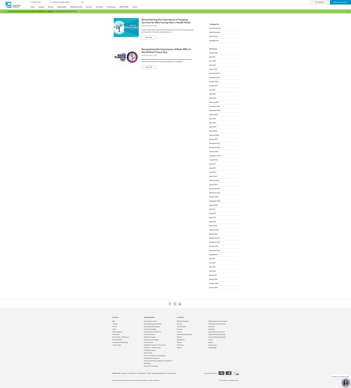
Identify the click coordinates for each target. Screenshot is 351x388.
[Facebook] (170, 304)
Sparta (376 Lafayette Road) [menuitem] (216, 334)
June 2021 (212, 263)
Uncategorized (214, 40)
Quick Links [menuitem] (116, 373)
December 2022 (214, 189)
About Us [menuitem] (89, 7)
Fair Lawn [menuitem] (180, 329)
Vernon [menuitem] (210, 340)
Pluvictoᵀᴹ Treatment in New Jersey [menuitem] (154, 355)
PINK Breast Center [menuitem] (76, 7)
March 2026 (213, 69)
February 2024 (214, 135)
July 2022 (212, 209)
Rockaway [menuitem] (211, 326)
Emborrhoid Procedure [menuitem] (151, 366)
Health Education (214, 32)
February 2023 (214, 180)
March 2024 (213, 131)
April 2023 (212, 172)
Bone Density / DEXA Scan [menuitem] (120, 337)
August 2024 (213, 114)
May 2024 (212, 123)
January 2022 (213, 234)
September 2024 (214, 110)
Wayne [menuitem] (210, 342)
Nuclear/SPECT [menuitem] (117, 340)
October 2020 (214, 283)
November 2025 (214, 77)
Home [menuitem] (33, 7)
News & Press (213, 36)
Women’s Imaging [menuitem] (149, 337)
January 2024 (213, 139)
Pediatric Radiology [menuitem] (150, 329)
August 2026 (213, 53)
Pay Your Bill (319, 2)
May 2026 (212, 65)
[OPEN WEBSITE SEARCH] (82, 2)
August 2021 (213, 254)
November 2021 (214, 242)
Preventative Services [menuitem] (150, 321)
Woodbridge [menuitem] (212, 347)
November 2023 (214, 147)
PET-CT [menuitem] (114, 326)
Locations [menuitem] (41, 7)
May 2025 (212, 94)
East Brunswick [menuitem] (181, 326)
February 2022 (214, 230)
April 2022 (212, 221)
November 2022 (214, 193)
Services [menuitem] (50, 7)
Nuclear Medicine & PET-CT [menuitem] (152, 332)
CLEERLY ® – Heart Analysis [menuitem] (152, 347)
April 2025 (212, 98)
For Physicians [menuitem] (111, 7)
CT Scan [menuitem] (115, 324)
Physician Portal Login (61, 2)
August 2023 (213, 160)
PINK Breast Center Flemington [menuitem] (217, 321)
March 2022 (213, 226)
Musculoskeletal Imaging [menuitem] (152, 326)
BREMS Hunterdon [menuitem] (183, 321)
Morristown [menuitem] (180, 345)
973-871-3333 (36, 2)
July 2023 (212, 164)
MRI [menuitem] (113, 321)
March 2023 (213, 176)
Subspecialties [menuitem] (61, 7)
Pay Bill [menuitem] (149, 373)
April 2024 (212, 127)
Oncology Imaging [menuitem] (150, 350)
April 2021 (212, 271)
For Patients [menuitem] (99, 7)
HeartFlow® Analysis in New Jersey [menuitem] (155, 345)
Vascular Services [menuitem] (149, 334)
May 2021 (212, 267)
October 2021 (213, 246)
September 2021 (214, 250)
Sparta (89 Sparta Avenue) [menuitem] (216, 332)
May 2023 (212, 168)
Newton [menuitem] (179, 347)
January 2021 (213, 279)
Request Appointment (340, 2)
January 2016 (213, 287)
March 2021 (213, 275)
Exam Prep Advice (215, 28)
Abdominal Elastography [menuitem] (152, 358)
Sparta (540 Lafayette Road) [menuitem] (216, 337)
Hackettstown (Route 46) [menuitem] (184, 334)
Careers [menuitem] (134, 7)
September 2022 (214, 201)
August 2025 (213, 86)
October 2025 (214, 81)
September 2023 (214, 156)
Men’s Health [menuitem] (148, 353)
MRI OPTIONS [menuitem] (124, 7)
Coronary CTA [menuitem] (148, 342)
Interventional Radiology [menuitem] (120, 342)
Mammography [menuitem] (117, 332)
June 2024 (212, 119)
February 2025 (214, 102)
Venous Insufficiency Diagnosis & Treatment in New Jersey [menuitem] (158, 362)
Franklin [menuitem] (179, 332)
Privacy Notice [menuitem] (171, 373)
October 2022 (214, 197)
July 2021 (212, 259)
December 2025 (214, 73)
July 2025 (212, 90)
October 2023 (214, 151)
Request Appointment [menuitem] (159, 373)
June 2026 (212, 61)
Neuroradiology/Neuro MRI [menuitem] (152, 324)
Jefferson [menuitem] (179, 337)
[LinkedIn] (180, 304)
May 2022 (212, 217)
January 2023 (213, 184)
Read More (148, 37)
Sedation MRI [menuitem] (116, 345)
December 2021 (214, 238)
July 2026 (212, 57)
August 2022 (213, 205)
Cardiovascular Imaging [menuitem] (151, 340)
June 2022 (212, 213)
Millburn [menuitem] (179, 342)
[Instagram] (175, 304)
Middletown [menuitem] (181, 340)
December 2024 (214, 106)
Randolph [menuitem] (211, 329)
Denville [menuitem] (179, 324)
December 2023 (214, 143)
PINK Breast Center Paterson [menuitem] (217, 324)
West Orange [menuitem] (212, 345)
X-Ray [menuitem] (114, 329)
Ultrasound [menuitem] (115, 334)
